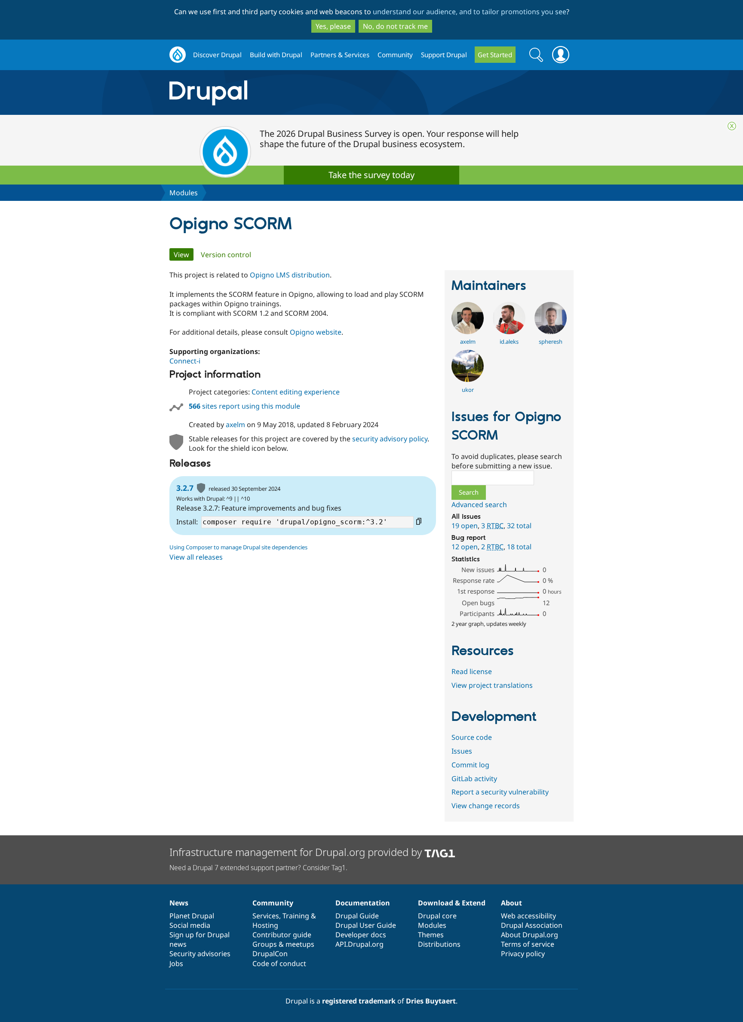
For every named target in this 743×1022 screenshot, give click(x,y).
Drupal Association (531, 925)
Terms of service (527, 944)
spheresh (550, 341)
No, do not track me (395, 26)
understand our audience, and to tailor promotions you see (469, 11)
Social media (189, 925)
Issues (461, 751)
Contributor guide (281, 934)
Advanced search (479, 504)
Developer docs (360, 934)
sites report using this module (244, 406)
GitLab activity (474, 778)
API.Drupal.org (359, 944)
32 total (519, 525)
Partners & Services (339, 54)
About (511, 903)
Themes (431, 934)
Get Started (495, 54)
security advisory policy (389, 438)
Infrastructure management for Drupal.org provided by (296, 852)
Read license (471, 671)
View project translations (492, 685)
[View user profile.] (467, 331)
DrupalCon (270, 953)
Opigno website (315, 332)
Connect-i (184, 361)
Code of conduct (279, 963)
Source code (471, 737)
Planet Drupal (191, 915)
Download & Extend (451, 903)
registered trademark (359, 1001)
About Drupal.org (529, 934)
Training (295, 915)
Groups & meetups (283, 944)
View (183, 254)
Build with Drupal (276, 54)
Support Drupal (444, 54)
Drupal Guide (357, 915)
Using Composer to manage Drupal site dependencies (238, 547)
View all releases (196, 557)
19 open (464, 525)
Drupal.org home (177, 55)
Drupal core (437, 915)
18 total (519, 546)
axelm (235, 424)
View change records (485, 805)
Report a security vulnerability (500, 792)
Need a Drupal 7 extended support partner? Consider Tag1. (258, 867)
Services (265, 915)
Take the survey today (371, 175)
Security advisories (199, 953)
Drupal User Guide (365, 925)
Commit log (470, 765)
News (178, 903)
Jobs (176, 963)
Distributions (439, 944)
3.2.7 (184, 488)
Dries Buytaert (431, 1001)
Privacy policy (523, 953)
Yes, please (333, 26)
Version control (226, 254)
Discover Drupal (217, 54)
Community (395, 54)
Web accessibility (528, 915)
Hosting (265, 925)
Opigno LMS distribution (290, 275)
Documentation (362, 903)
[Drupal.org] (285, 92)
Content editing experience (296, 392)
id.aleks (509, 341)
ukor (468, 390)
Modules (183, 192)
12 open (464, 546)
